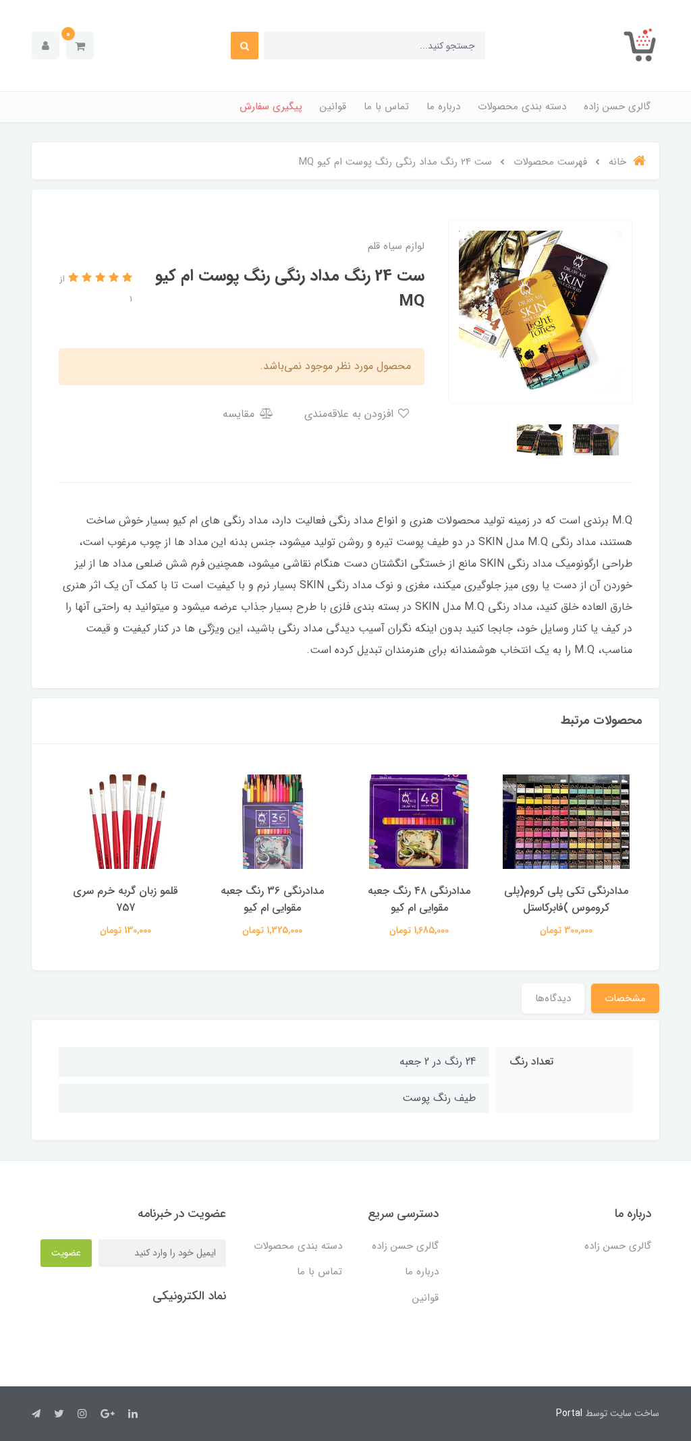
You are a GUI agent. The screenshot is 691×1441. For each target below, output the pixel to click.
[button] (80, 45)
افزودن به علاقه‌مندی (350, 413)
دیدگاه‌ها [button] (553, 998)
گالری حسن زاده (617, 106)
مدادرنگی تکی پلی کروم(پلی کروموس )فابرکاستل (566, 899)
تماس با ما (386, 106)
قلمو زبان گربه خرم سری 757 (125, 899)
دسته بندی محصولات (522, 106)
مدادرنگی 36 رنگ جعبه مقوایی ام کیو (272, 899)
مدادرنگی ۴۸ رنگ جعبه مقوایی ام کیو (419, 899)
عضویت (66, 1252)
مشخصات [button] (625, 998)
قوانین (333, 106)
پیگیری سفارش (271, 106)
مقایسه (240, 413)
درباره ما (443, 106)
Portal (569, 1413)
